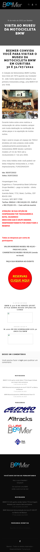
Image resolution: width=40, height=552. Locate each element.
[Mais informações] (32, 4)
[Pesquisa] (29, 4)
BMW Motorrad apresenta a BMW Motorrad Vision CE (19, 394)
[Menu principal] (36, 4)
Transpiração (26, 549)
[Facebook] (20, 541)
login (21, 360)
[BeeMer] (12, 4)
